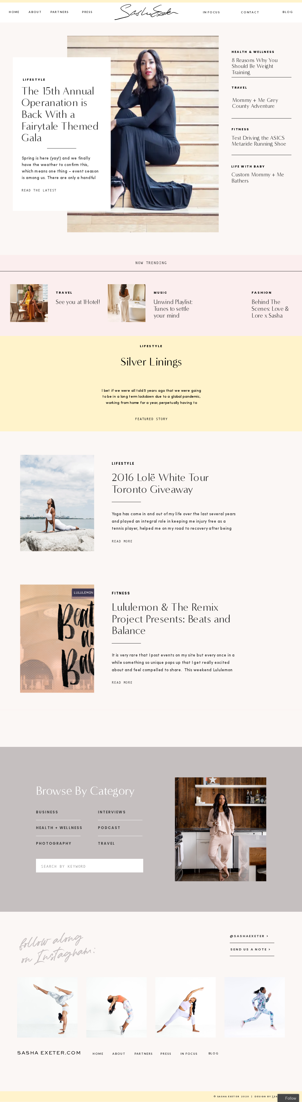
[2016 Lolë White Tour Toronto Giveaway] (57, 503)
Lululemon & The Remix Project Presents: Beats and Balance (171, 619)
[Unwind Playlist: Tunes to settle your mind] (126, 303)
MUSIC (161, 292)
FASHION (262, 292)
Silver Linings (151, 361)
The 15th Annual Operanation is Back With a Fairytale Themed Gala (60, 114)
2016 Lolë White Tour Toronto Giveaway (160, 483)
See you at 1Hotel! (78, 301)
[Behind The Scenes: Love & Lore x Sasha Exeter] (224, 303)
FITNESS (121, 593)
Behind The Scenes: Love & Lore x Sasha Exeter (270, 311)
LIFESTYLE (34, 79)
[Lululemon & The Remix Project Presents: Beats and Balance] (57, 639)
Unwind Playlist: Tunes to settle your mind (173, 308)
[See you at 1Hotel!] (29, 303)
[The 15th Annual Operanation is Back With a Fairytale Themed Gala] (143, 134)
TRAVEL (64, 292)
